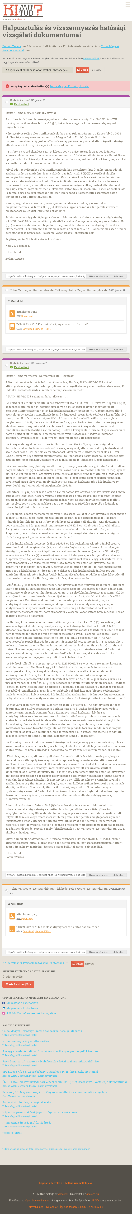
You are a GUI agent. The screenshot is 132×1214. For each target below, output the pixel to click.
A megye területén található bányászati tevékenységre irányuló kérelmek (50, 1051)
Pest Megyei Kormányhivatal (19, 1096)
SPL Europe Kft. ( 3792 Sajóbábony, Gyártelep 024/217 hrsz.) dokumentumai (50, 1071)
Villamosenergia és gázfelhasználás (25, 1041)
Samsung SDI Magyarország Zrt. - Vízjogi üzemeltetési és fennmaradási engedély (54, 1092)
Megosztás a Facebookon (22, 1003)
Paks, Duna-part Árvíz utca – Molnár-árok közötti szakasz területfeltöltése (50, 1061)
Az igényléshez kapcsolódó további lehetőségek (36, 70)
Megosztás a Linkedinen (22, 1008)
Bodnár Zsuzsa (11, 46)
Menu (127, 4)
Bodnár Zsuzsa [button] (19, 100)
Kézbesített (21, 104)
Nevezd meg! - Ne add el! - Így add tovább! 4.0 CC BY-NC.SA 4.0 (66, 1207)
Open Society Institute (37, 1200)
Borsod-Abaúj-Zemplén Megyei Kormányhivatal (29, 1075)
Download (27, 316)
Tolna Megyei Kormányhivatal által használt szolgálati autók (42, 1031)
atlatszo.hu (20, 19)
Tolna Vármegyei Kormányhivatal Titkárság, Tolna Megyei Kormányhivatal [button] (59, 290)
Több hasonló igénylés (12, 1132)
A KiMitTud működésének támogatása (31, 1013)
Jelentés (118, 276)
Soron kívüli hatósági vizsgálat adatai (27, 1102)
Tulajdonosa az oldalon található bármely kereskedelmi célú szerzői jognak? (46, 1148)
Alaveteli (63, 1194)
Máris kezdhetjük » (18, 984)
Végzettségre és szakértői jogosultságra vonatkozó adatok (39, 1112)
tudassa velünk (91, 58)
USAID (95, 1200)
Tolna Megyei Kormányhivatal (69, 86)
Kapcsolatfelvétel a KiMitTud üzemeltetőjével (66, 1183)
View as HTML (42, 328)
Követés (82, 70)
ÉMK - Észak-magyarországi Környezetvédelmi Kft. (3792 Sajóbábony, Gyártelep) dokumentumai (64, 1082)
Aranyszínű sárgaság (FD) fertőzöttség (27, 1122)
